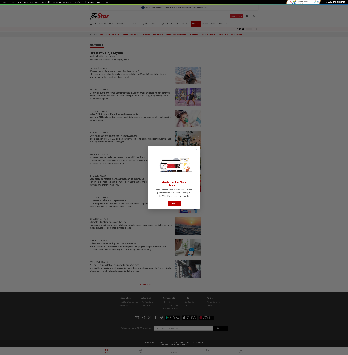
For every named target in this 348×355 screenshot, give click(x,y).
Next (174, 203)
